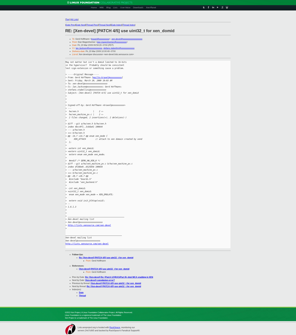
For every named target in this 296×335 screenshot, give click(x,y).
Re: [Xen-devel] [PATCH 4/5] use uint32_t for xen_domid (106, 257)
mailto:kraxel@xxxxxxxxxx (107, 77)
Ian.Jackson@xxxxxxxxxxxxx (89, 48)
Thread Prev (92, 25)
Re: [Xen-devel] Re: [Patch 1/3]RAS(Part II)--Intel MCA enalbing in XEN (119, 277)
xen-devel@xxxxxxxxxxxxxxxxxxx (127, 39)
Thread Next (104, 25)
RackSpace (114, 327)
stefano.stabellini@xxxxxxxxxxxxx (118, 48)
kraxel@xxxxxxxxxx (100, 39)
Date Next (80, 25)
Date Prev (70, 25)
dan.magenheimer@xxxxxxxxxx (112, 42)
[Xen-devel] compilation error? (100, 280)
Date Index (116, 25)
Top (67, 19)
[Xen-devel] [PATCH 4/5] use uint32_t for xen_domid (104, 269)
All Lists (74, 19)
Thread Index (128, 25)
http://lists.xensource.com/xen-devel (89, 225)
